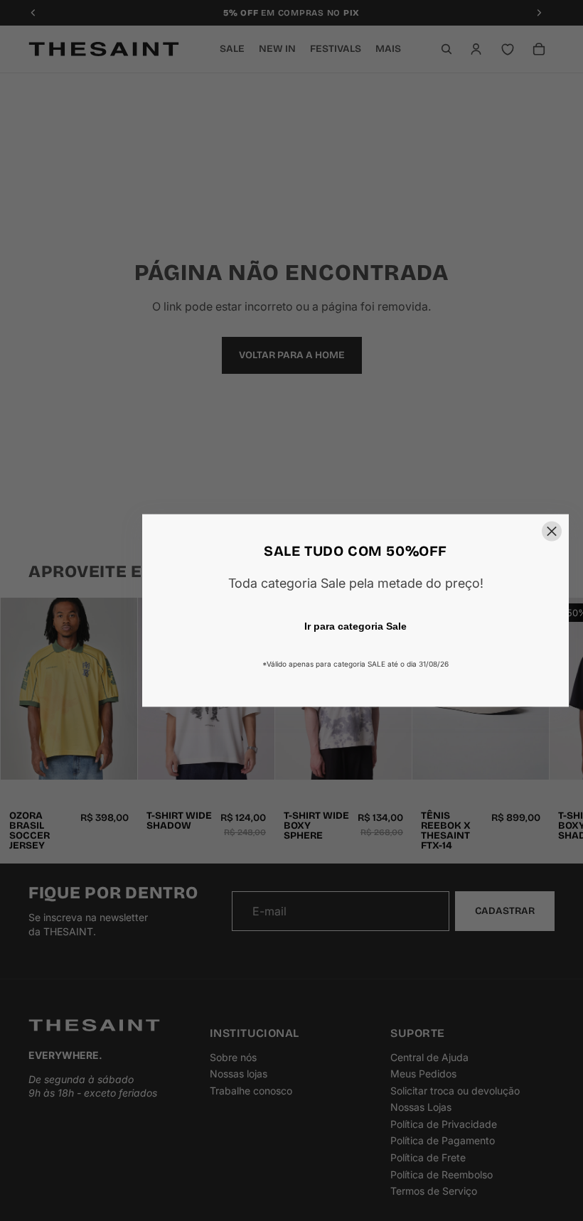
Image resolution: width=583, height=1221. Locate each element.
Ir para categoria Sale (355, 626)
